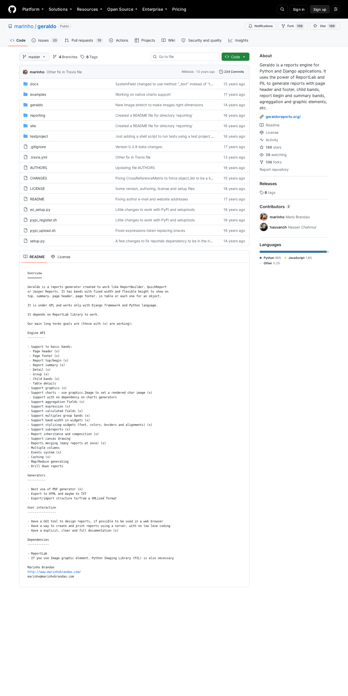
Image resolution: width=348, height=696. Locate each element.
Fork (295, 26)
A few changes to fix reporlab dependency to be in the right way (169, 241)
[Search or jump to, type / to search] (282, 9)
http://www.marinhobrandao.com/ (54, 572)
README (37, 199)
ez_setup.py (40, 209)
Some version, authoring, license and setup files (155, 188)
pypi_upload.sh (43, 230)
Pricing (179, 9)
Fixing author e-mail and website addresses (151, 199)
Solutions (58, 9)
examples (38, 94)
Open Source (120, 9)
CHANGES (38, 178)
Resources (87, 9)
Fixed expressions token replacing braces (150, 230)
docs (34, 84)
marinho (24, 26)
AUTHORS (38, 167)
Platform (30, 9)
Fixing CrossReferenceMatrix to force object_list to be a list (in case (171, 178)
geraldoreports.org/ (283, 116)
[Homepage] (12, 9)
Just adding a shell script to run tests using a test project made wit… (172, 136)
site (33, 126)
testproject (39, 136)
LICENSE (37, 188)
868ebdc (188, 72)
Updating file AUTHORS (135, 167)
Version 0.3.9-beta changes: (139, 147)
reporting (37, 115)
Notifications (264, 26)
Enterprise (152, 9)
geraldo (46, 26)
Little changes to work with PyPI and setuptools (155, 209)
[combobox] (187, 57)
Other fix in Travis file (64, 72)
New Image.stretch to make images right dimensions (159, 105)
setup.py (37, 241)
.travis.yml (38, 157)
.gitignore (38, 147)
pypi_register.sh (43, 220)
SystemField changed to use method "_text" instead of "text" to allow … (175, 84)
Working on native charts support (143, 94)
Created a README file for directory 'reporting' (154, 115)
